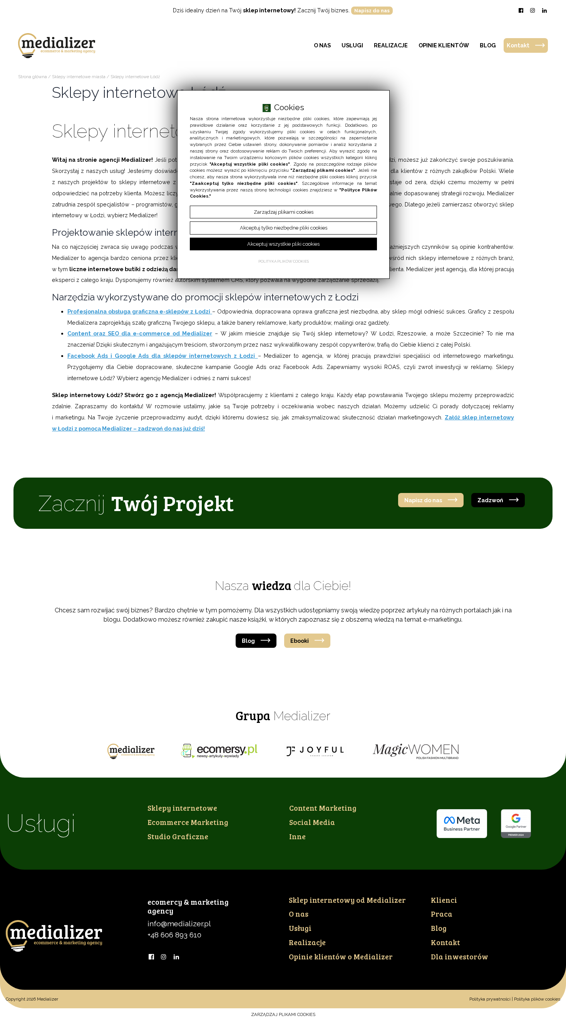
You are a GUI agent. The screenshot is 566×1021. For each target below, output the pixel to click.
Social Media (312, 822)
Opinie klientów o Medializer (341, 956)
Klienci (444, 900)
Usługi (352, 45)
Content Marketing (323, 808)
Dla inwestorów (459, 956)
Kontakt (518, 45)
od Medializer (347, 900)
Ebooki (299, 640)
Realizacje (391, 45)
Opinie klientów (444, 45)
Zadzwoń (490, 500)
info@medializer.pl (179, 923)
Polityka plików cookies (537, 999)
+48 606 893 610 (174, 934)
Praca (441, 914)
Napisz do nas (372, 10)
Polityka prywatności (490, 999)
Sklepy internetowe (182, 808)
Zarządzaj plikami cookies (283, 1014)
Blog (488, 45)
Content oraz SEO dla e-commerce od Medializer (139, 333)
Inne (297, 836)
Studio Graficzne (177, 836)
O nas (322, 45)
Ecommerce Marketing (187, 822)
